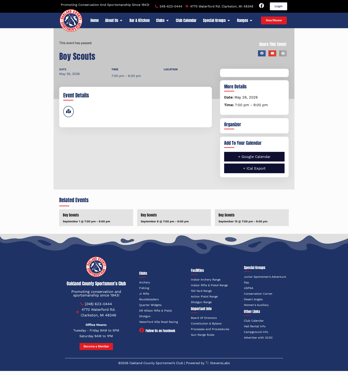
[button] (262, 53)
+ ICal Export (254, 168)
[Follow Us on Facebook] (141, 331)
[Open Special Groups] (229, 20)
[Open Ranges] (251, 20)
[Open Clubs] (167, 20)
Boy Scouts (71, 215)
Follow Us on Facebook (160, 330)
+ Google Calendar (254, 156)
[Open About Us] (121, 20)
